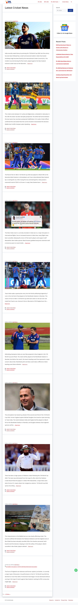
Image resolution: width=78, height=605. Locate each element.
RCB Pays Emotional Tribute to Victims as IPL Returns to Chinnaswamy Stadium (63, 47)
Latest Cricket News (11, 67)
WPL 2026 (46, 1)
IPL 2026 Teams (54, 1)
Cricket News (65, 1)
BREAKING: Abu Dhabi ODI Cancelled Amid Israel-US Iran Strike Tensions (26, 500)
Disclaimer (70, 600)
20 (6, 594)
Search (58, 7)
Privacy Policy (64, 600)
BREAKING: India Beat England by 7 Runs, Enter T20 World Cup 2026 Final (26, 257)
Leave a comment (10, 69)
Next (8, 594)
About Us (51, 600)
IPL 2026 (40, 1)
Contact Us (57, 600)
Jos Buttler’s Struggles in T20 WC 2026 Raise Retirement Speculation (27, 561)
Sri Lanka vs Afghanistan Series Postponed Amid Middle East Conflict (27, 78)
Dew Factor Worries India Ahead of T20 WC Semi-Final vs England (27, 318)
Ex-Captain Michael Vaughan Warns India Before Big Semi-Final (26, 379)
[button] (71, 2)
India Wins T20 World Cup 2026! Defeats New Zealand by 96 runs (25, 138)
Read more (29, 63)
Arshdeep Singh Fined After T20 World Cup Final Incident (27, 17)
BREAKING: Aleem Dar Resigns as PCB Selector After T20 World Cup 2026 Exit (25, 439)
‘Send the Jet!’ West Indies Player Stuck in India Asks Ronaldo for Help (26, 197)
